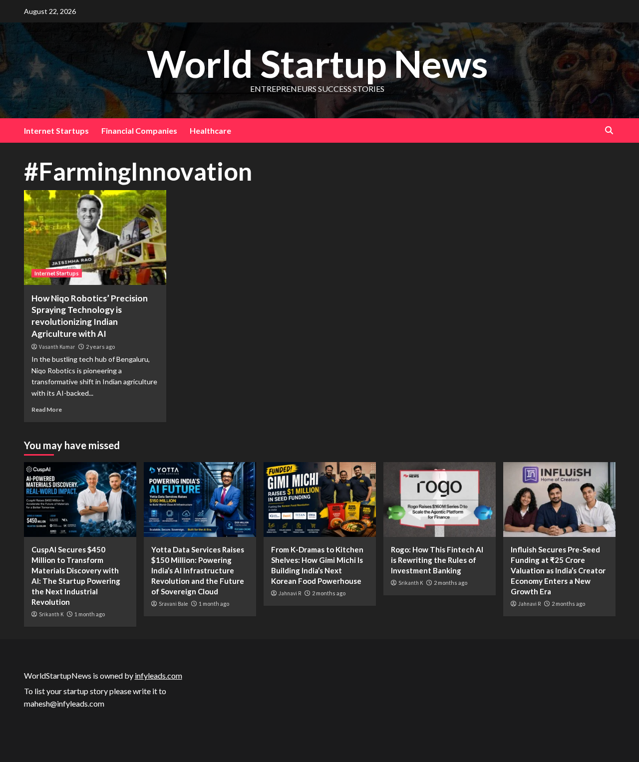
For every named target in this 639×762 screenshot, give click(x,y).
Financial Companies (139, 130)
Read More (46, 409)
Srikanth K (51, 614)
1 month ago (89, 614)
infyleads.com (158, 675)
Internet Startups (56, 130)
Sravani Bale (173, 603)
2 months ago (328, 593)
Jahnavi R (290, 593)
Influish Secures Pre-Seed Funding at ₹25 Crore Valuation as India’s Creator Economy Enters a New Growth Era (558, 570)
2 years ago (100, 346)
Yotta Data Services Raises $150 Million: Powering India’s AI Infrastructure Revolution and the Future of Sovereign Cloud (197, 570)
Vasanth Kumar (57, 346)
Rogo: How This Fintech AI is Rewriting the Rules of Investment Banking (437, 560)
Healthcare (210, 130)
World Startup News (317, 63)
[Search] (609, 130)
